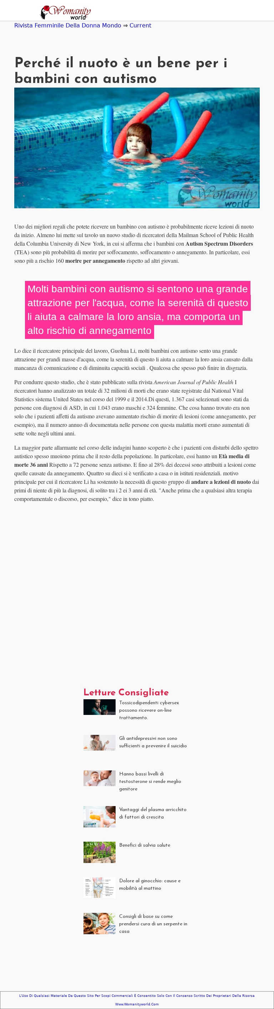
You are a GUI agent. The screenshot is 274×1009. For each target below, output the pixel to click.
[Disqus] (137, 598)
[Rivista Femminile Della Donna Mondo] (63, 13)
